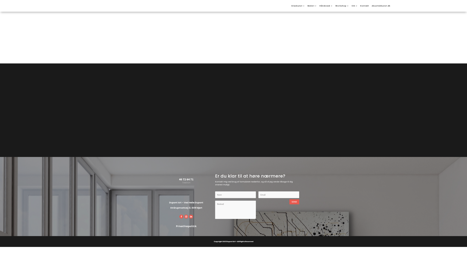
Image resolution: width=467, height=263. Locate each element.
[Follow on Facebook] (181, 217)
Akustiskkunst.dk (381, 6)
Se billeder (233, 51)
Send (294, 201)
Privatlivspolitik (186, 226)
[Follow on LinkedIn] (191, 217)
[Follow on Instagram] (186, 217)
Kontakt (364, 6)
